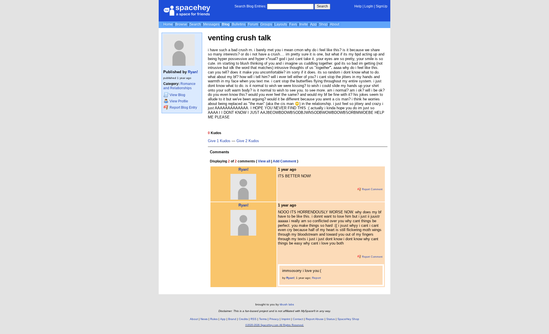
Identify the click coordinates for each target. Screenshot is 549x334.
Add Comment (284, 161)
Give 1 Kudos (219, 141)
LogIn (368, 6)
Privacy (274, 319)
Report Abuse (315, 319)
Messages (211, 24)
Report (316, 277)
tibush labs (287, 304)
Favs (293, 24)
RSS (253, 319)
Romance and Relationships (179, 86)
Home (168, 24)
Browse (181, 24)
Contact (298, 319)
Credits (243, 319)
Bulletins (238, 24)
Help (358, 6)
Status (330, 319)
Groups (266, 24)
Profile (179, 101)
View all (264, 161)
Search (322, 6)
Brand (232, 319)
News (204, 319)
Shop (323, 24)
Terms (263, 319)
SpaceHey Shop (348, 319)
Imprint (285, 319)
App (313, 24)
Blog (225, 24)
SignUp (381, 6)
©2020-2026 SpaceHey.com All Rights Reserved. (274, 325)
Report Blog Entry (183, 108)
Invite (303, 24)
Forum (253, 24)
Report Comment (372, 189)
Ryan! (193, 72)
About (334, 24)
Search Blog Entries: (250, 6)
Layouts (280, 24)
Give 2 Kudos (247, 141)
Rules (214, 319)
